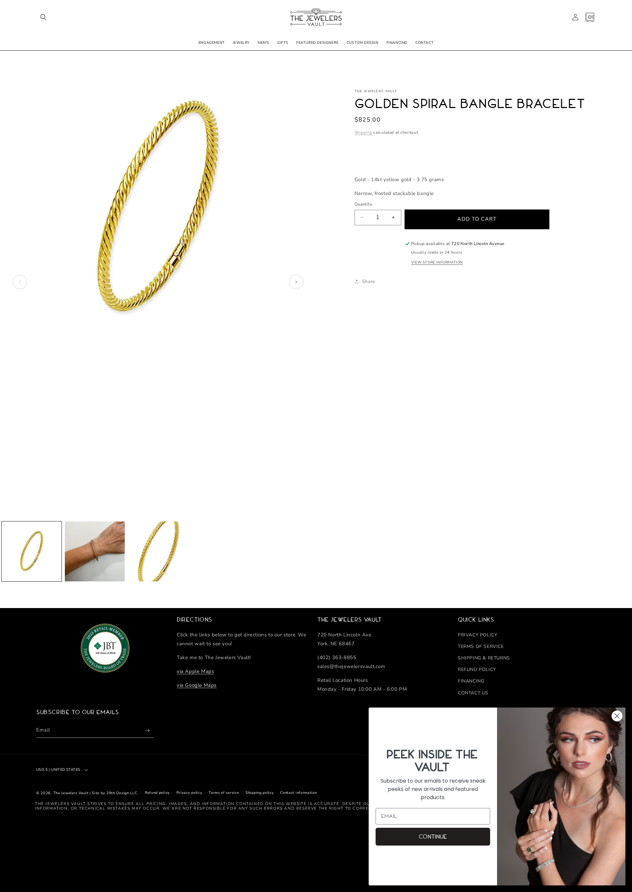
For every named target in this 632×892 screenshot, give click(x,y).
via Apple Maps (195, 671)
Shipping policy (260, 792)
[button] (43, 17)
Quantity (363, 204)
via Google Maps (197, 685)
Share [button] (368, 281)
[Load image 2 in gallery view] (95, 551)
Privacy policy (189, 792)
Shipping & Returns (484, 658)
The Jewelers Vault (71, 793)
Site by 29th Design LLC (114, 793)
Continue (433, 836)
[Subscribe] (147, 730)
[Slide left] (20, 282)
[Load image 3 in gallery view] (158, 551)
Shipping (363, 132)
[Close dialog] (617, 716)
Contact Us (473, 692)
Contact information (298, 792)
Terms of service (224, 792)
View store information (437, 262)
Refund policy (157, 792)
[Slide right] (296, 282)
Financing (471, 681)
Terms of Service (481, 646)
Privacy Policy (477, 634)
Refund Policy (477, 669)
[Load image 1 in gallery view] (32, 551)
